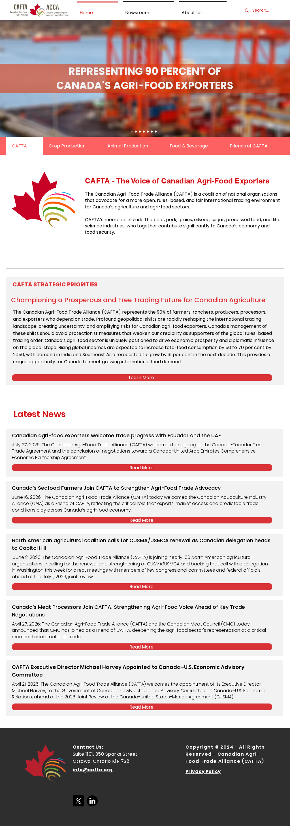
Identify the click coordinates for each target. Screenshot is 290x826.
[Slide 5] (152, 132)
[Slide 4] (140, 132)
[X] (78, 800)
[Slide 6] (156, 132)
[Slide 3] (136, 132)
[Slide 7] (144, 132)
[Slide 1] (132, 132)
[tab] (24, 146)
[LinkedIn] (92, 800)
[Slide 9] (148, 132)
